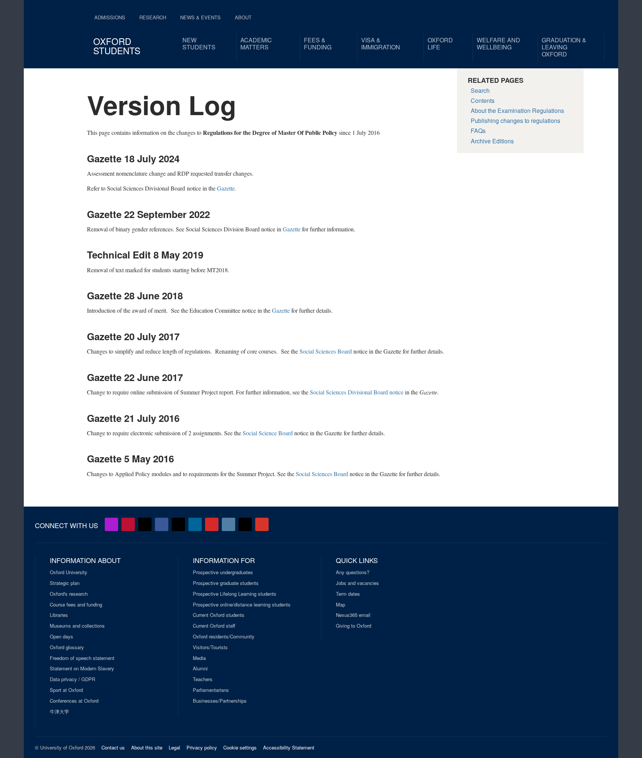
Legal (174, 747)
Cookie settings (240, 747)
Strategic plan (65, 583)
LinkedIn (195, 524)
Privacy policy (202, 747)
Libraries (59, 615)
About (243, 17)
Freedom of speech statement (82, 658)
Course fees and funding (76, 605)
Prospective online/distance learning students (242, 605)
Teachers (203, 679)
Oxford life (440, 43)
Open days (61, 637)
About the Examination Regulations (517, 110)
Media (199, 658)
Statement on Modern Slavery (82, 668)
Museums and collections (77, 626)
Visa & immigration (380, 43)
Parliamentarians (211, 690)
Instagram (228, 524)
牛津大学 (59, 712)
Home (58, 29)
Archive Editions (492, 141)
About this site (146, 747)
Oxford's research (69, 594)
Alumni (200, 668)
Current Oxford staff (214, 626)
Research (152, 17)
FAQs (478, 130)
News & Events (200, 17)
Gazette (292, 229)
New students (198, 43)
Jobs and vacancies (357, 583)
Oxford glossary (67, 647)
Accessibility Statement (288, 747)
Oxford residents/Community (223, 637)
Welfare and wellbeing (498, 43)
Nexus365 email (353, 615)
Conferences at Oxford (74, 701)
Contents (483, 100)
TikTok (178, 524)
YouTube (128, 524)
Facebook (161, 524)
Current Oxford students (218, 615)
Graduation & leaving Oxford (564, 47)
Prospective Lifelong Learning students (234, 594)
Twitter (145, 524)
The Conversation (262, 524)
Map (340, 605)
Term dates (348, 594)
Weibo (211, 524)
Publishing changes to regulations (515, 120)
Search (480, 90)
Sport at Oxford (66, 690)
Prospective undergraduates (223, 572)
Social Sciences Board (325, 351)
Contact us (113, 747)
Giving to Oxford (353, 626)
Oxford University (68, 572)
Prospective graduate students (226, 583)
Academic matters (256, 43)
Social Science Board (268, 433)
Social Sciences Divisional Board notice (356, 392)
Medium (245, 524)
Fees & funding (317, 43)
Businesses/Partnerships (220, 701)
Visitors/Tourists (210, 647)
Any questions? (352, 572)
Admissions (109, 17)
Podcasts (111, 524)
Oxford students (116, 46)
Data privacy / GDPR (72, 679)
